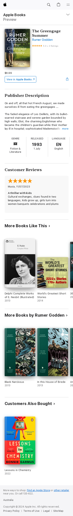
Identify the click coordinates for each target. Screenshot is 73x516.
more (65, 128)
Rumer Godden (42, 40)
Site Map (58, 511)
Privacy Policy (11, 511)
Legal (46, 511)
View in (19, 79)
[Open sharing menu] (67, 79)
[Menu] (68, 5)
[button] (49, 5)
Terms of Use (31, 511)
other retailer (61, 490)
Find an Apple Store (38, 490)
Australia (8, 500)
